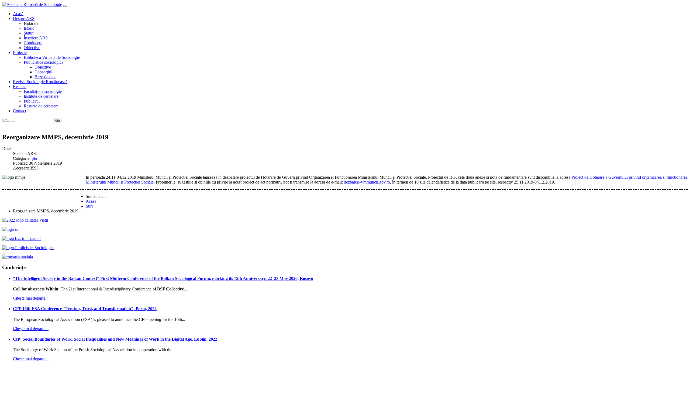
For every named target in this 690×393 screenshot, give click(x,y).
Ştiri (35, 158)
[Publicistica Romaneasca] (28, 247)
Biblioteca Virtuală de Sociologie (52, 57)
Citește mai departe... (31, 298)
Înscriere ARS (36, 38)
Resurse (19, 86)
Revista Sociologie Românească (40, 81)
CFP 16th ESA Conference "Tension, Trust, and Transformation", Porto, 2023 (85, 308)
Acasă (18, 13)
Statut (28, 33)
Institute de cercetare (41, 96)
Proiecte (20, 52)
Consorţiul (43, 72)
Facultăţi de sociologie (43, 91)
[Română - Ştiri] (5, 125)
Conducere (33, 42)
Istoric (29, 28)
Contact (19, 111)
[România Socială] (17, 257)
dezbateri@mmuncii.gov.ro (367, 182)
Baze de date (45, 76)
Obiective (32, 47)
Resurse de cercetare (41, 106)
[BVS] (21, 238)
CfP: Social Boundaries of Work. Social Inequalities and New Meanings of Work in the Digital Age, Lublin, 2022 (115, 339)
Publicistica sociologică (43, 62)
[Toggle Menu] (65, 6)
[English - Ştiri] (10, 125)
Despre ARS (23, 18)
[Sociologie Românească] (10, 229)
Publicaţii (32, 101)
